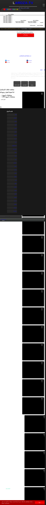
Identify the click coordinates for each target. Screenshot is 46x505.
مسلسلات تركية (35, 20)
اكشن (15, 121)
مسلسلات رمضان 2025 (7, 17)
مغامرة (15, 204)
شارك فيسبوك (30, 60)
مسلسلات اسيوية (40, 25)
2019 (41, 69)
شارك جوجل (8, 62)
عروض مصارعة (32, 25)
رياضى (15, 166)
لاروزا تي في (8, 488)
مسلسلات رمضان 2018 (7, 22)
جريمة (15, 138)
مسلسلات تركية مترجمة (32, 21)
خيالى (15, 152)
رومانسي (14, 162)
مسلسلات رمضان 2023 (7, 18)
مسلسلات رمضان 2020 (7, 20)
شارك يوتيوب (29, 62)
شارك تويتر (8, 60)
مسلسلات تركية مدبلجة (32, 22)
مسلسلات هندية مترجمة (19, 21)
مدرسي (15, 200)
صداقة (15, 176)
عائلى (15, 183)
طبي (15, 180)
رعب (15, 159)
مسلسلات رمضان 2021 (7, 19)
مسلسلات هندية (23, 20)
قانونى (15, 193)
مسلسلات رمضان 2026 (7, 16)
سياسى (15, 169)
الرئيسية (41, 22)
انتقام (15, 124)
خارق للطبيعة (14, 145)
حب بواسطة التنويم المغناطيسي (25, 55)
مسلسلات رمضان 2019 (7, 21)
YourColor (3, 219)
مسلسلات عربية (11, 14)
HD (44, 69)
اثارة (15, 114)
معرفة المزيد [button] (6, 503)
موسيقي (14, 207)
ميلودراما (14, 211)
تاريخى (15, 128)
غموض (15, 190)
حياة (15, 142)
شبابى (15, 173)
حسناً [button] (40, 502)
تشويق (15, 135)
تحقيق (15, 131)
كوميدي (15, 197)
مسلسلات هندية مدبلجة (20, 22)
